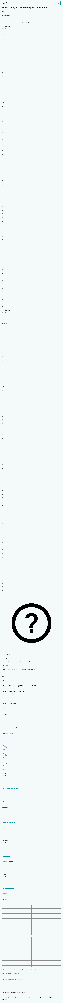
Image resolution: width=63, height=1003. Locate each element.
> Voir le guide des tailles (15, 970)
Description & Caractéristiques (10, 983)
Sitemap (4, 999)
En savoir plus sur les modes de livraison (32, 970)
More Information (6, 985)
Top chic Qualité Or (8, 888)
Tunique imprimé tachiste (10, 788)
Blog (22, 998)
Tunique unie (6, 856)
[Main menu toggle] (59, 3)
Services (17, 998)
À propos (10, 998)
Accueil (4, 998)
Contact (27, 998)
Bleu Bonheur (7, 3)
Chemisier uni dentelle (9, 822)
